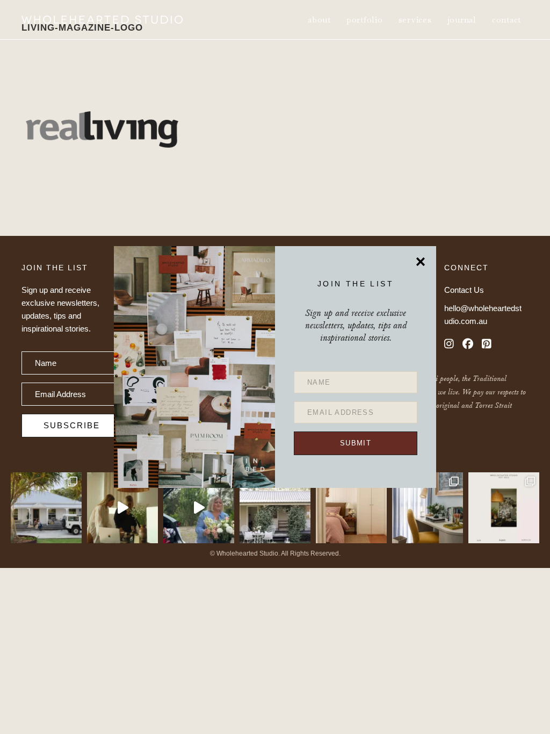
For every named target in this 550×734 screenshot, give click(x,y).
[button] (355, 443)
